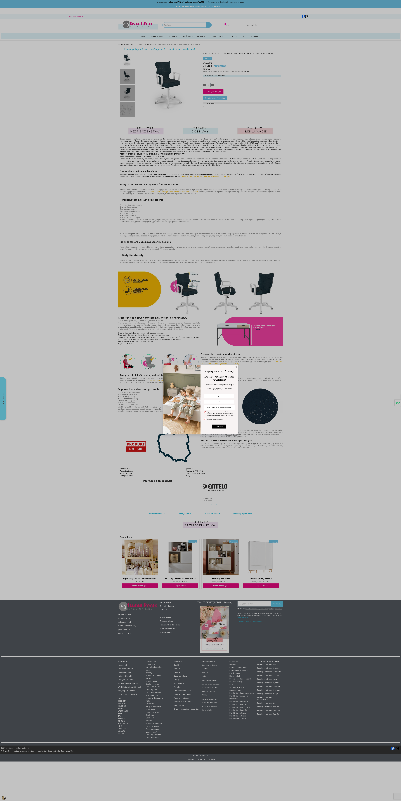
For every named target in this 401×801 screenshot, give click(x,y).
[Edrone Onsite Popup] (200, 400)
